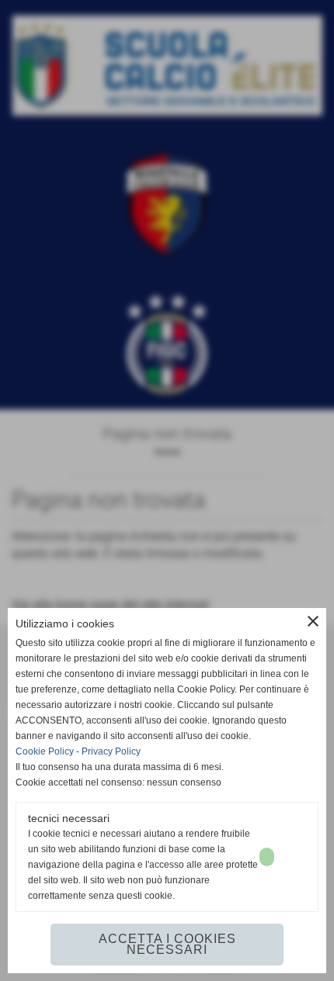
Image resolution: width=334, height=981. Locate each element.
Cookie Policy (45, 751)
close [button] (313, 621)
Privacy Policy (111, 751)
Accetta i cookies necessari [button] (167, 944)
